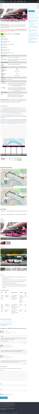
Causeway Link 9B (16, 110)
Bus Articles (5, 325)
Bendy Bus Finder (20, 1)
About (1, 408)
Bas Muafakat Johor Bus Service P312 (20, 123)
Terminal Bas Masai (15, 57)
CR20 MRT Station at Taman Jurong (33, 17)
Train (11, 1)
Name (1, 383)
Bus (7, 1)
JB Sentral (9, 57)
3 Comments (7, 22)
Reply (26, 342)
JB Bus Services (24, 9)
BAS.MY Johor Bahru (8, 119)
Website (1, 393)
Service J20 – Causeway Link (7, 321)
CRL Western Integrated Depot (33, 33)
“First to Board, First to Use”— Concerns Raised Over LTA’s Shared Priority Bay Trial (33, 35)
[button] (26, 147)
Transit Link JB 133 (23, 110)
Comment (2, 370)
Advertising (4, 409)
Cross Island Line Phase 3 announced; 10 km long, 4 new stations (32, 30)
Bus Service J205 (6, 123)
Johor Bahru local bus (13, 24)
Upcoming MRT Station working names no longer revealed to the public (33, 27)
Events (15, 1)
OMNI (25, 1)
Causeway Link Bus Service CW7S (33, 18)
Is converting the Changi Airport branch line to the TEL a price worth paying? (33, 39)
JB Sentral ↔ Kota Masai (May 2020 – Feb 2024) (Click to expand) (13, 214)
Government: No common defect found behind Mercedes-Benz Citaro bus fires (33, 21)
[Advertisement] (19, 6)
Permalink (7, 333)
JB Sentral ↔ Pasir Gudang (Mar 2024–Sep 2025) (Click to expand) (14, 211)
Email (1, 389)
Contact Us (4, 408)
